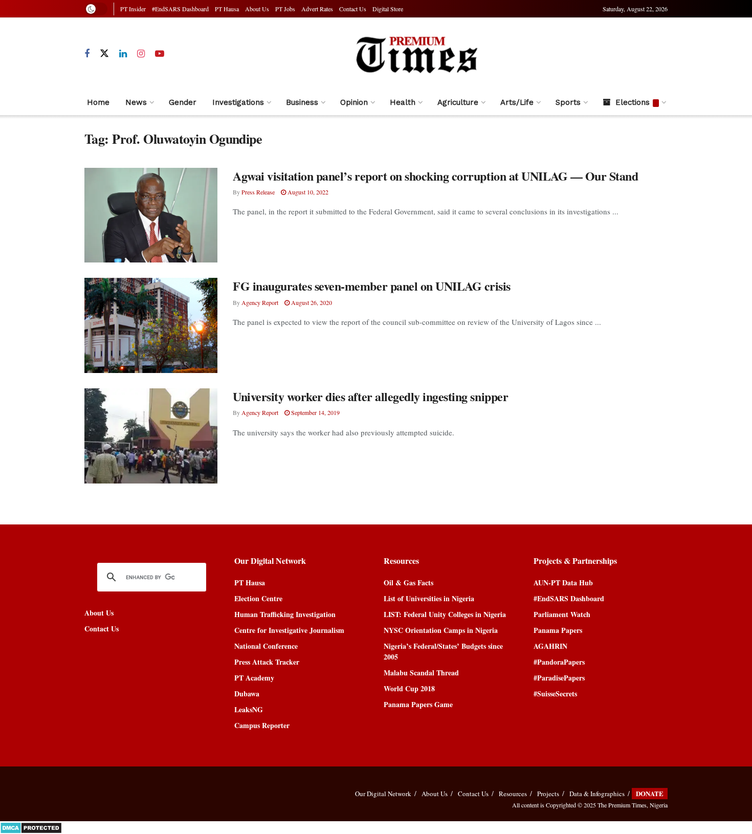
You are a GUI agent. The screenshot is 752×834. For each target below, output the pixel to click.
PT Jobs (285, 9)
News (136, 102)
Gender (182, 102)
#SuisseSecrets (555, 693)
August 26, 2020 (311, 302)
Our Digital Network (383, 793)
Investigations (238, 102)
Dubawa (246, 693)
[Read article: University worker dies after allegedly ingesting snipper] (150, 436)
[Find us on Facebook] (87, 54)
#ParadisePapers (559, 677)
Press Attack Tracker (266, 661)
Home (98, 102)
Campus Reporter (262, 725)
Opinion (354, 102)
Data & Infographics (597, 793)
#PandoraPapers (559, 661)
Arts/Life (517, 102)
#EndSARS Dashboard (180, 9)
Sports (568, 102)
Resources (513, 793)
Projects (548, 793)
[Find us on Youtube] (159, 54)
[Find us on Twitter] (104, 54)
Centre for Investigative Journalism (289, 630)
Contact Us (352, 9)
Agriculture (457, 102)
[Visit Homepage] (416, 54)
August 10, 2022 (307, 192)
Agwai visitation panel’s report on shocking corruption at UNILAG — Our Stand (435, 176)
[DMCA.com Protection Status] (31, 826)
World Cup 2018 (409, 688)
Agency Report (259, 302)
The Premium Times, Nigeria (633, 805)
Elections (632, 102)
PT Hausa (227, 9)
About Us (257, 9)
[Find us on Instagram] (141, 54)
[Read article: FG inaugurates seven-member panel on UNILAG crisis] (150, 325)
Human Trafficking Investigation (285, 614)
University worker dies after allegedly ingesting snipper (370, 396)
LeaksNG (248, 709)
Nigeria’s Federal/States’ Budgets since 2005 (443, 651)
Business (302, 102)
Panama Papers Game (418, 704)
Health (402, 102)
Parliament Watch (562, 614)
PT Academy (254, 677)
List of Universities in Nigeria (429, 598)
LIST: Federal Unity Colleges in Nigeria (445, 614)
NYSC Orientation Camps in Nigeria (441, 630)
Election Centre (258, 598)
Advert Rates (317, 9)
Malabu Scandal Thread (421, 672)
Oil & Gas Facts (408, 582)
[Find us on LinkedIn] (123, 54)
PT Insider (133, 9)
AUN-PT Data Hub (563, 582)
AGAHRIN (550, 646)
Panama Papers (558, 630)
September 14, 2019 (315, 412)
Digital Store (387, 9)
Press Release (258, 192)
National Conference (266, 646)
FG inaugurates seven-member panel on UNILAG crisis (372, 286)
